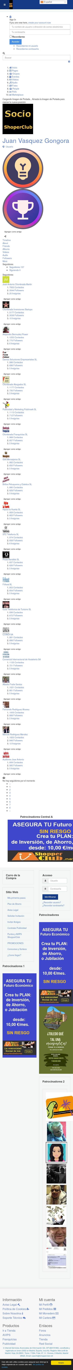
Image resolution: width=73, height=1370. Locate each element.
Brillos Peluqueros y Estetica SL (17, 484)
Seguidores (16, 267)
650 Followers (16, 465)
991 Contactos (16, 637)
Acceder (15, 41)
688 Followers (16, 640)
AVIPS (7, 1335)
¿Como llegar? (14, 955)
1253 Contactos (16, 337)
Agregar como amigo (13, 231)
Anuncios (44, 1335)
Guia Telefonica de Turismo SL (17, 609)
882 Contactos (16, 462)
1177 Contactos (16, 387)
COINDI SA (8, 634)
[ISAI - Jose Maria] (56, 1215)
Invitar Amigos (14, 921)
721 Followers (16, 665)
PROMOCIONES (15, 943)
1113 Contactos (16, 412)
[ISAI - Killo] (56, 1131)
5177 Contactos (16, 312)
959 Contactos (16, 512)
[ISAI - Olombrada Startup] (56, 964)
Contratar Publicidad (16, 928)
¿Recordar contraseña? (53, 905)
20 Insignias (15, 293)
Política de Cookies (15, 1309)
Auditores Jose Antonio (13, 759)
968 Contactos (16, 437)
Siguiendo (15, 270)
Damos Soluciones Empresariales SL (20, 359)
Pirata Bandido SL (11, 559)
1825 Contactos (16, 737)
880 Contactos (16, 487)
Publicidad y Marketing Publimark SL (19, 409)
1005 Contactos (16, 712)
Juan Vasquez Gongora (36, 140)
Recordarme (18, 36)
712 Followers (16, 415)
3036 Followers (16, 315)
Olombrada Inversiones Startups (17, 309)
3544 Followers (16, 290)
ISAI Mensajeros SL (12, 459)
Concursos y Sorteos (17, 949)
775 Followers (16, 340)
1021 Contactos (16, 687)
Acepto (61, 1362)
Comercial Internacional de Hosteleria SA (22, 659)
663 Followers (16, 515)
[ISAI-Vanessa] (56, 1257)
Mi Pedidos (46, 1309)
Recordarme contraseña (27, 48)
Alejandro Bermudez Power (15, 334)
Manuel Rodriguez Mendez (15, 734)
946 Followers (16, 740)
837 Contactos (16, 562)
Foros (42, 1330)
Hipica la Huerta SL (12, 509)
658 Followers (16, 540)
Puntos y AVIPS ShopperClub (14, 936)
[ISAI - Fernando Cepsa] (56, 1236)
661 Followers (16, 690)
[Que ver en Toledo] (56, 1039)
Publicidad (9, 1344)
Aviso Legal (12, 909)
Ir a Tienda (9, 1330)
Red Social (45, 1344)
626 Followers (16, 565)
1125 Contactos (16, 662)
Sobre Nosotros (12, 1313)
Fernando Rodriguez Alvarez (16, 709)
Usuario (9, 146)
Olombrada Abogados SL (14, 384)
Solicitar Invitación (15, 915)
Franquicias (10, 1339)
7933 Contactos (16, 287)
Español (47, 2)
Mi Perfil (44, 1304)
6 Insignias (14, 343)
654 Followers (16, 590)
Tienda (43, 1339)
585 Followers (16, 765)
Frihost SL (7, 584)
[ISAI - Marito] (56, 1173)
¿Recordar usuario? (51, 902)
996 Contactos (16, 362)
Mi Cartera (45, 1318)
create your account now (39, 22)
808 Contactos (16, 762)
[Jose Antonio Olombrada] (19, 1015)
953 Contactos (16, 587)
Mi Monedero (47, 1313)
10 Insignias (15, 318)
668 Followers (16, 715)
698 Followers (16, 365)
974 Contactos (16, 537)
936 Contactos (16, 612)
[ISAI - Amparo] (56, 1152)
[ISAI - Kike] (56, 1194)
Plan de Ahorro (14, 903)
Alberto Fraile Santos (12, 684)
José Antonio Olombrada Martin (17, 284)
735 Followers (16, 390)
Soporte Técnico (13, 1318)
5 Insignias (14, 368)
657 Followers (16, 440)
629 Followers (16, 490)
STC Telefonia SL (11, 534)
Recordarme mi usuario (27, 45)
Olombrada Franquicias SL (15, 434)
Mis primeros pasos (16, 897)
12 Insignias (15, 743)
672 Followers (16, 615)
